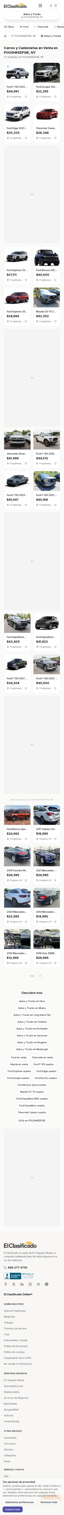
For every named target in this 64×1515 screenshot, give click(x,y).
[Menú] (53, 5)
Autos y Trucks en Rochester (32, 1028)
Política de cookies (14, 1352)
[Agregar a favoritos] (26, 97)
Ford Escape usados (18, 1078)
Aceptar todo (12, 1509)
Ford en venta (18, 1057)
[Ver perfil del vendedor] (8, 66)
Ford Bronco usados (46, 1078)
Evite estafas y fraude (16, 1340)
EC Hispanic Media (14, 1380)
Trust (6, 1334)
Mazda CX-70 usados (32, 1091)
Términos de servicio (15, 1328)
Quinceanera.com (13, 1386)
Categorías (10, 1455)
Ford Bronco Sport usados (32, 1084)
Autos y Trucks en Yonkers (32, 1021)
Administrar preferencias (19, 1502)
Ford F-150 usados (44, 1064)
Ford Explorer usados (19, 1071)
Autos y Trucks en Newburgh (32, 1049)
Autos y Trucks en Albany (32, 1008)
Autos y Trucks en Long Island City (32, 1014)
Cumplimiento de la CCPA (17, 1357)
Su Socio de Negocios (16, 1397)
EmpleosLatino (12, 1392)
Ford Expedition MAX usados (32, 1098)
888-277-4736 (17, 1267)
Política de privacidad (15, 1346)
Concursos (10, 1443)
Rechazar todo (49, 1502)
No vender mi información (18, 1363)
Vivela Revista (11, 1421)
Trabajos (8, 1322)
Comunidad (10, 1437)
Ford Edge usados (46, 1071)
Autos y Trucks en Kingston (32, 1042)
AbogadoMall (11, 1409)
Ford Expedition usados (32, 1105)
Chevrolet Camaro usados (32, 1112)
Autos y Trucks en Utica (32, 1001)
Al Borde (8, 1415)
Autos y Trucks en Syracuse (32, 1035)
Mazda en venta (19, 1064)
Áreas (7, 1461)
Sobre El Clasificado (15, 1310)
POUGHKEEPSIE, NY (25, 36)
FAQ (6, 1476)
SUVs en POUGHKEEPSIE (32, 1120)
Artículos (8, 1449)
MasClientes (10, 1403)
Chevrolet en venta (42, 1057)
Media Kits (9, 1316)
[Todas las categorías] (40, 5)
